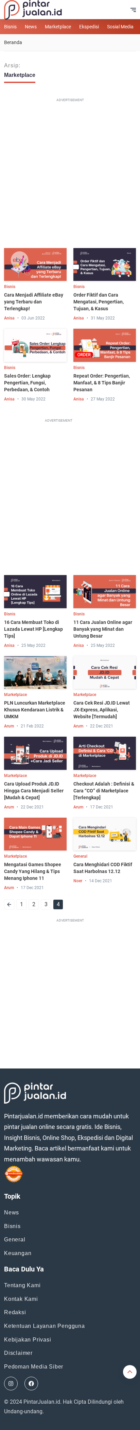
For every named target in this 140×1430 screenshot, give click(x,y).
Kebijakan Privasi (27, 1340)
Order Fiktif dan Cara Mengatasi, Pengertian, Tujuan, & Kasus (98, 301)
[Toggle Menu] (133, 9)
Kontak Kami (21, 1299)
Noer (77, 881)
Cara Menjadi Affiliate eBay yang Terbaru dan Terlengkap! (33, 301)
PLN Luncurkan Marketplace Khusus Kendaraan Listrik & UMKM (34, 709)
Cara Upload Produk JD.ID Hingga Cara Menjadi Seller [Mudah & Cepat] (34, 790)
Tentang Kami (22, 1285)
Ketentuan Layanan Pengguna (44, 1326)
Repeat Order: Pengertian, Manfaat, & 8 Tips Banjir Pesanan (101, 382)
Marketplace (58, 26)
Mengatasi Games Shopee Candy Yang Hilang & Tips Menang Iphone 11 (32, 871)
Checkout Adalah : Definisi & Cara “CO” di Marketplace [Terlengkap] (103, 790)
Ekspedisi (89, 26)
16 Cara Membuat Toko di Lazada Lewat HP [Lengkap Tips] (33, 629)
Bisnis (10, 26)
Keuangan (17, 1253)
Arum (9, 726)
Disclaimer (18, 1353)
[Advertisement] (70, 174)
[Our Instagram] (11, 1383)
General (80, 856)
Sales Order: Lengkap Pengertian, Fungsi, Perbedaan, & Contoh (27, 382)
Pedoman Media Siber (33, 1367)
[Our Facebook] (31, 1383)
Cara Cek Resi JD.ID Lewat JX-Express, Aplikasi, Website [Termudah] (101, 709)
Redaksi (15, 1312)
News (31, 26)
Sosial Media (120, 26)
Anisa (9, 318)
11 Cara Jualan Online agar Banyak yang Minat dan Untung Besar (102, 629)
